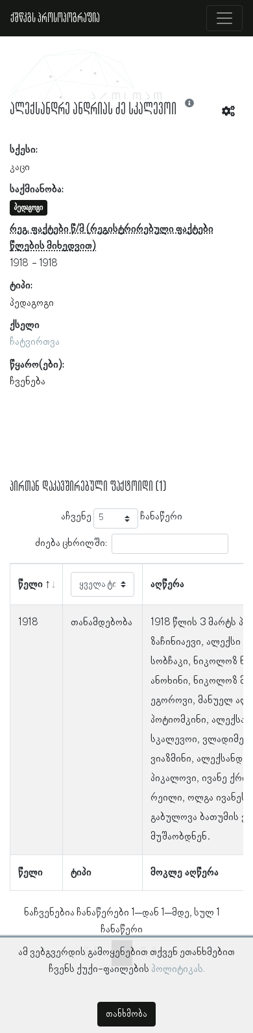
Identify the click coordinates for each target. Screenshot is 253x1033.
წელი (30, 584)
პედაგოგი (32, 303)
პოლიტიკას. (178, 969)
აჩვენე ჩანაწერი (121, 517)
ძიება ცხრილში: (71, 543)
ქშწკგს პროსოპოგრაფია (55, 18)
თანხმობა (126, 1014)
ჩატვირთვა (35, 342)
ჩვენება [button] (27, 382)
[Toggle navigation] (224, 18)
